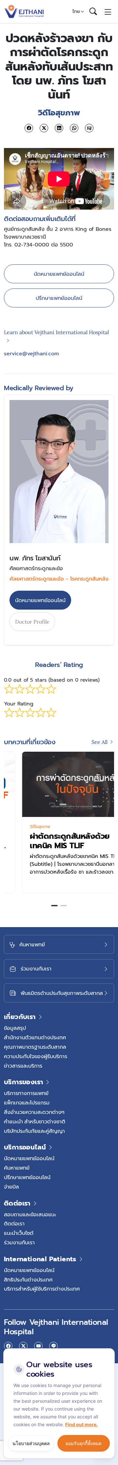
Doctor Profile (32, 621)
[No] (108, 1350)
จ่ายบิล (11, 1186)
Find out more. (81, 1424)
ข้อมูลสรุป (15, 1028)
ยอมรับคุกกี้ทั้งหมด (84, 1443)
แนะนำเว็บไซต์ (18, 1233)
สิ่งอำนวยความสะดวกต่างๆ (34, 1112)
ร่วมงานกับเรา (19, 1242)
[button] (54, 905)
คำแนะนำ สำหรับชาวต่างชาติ (34, 1121)
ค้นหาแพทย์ (17, 1167)
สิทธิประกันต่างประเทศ (28, 1279)
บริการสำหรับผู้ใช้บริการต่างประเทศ (42, 1288)
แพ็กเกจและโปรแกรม (26, 1102)
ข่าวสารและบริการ (23, 1065)
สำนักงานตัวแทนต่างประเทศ (35, 1037)
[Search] (93, 11)
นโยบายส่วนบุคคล (31, 1443)
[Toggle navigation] (108, 11)
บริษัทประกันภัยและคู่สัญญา (34, 1131)
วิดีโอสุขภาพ (22, 827)
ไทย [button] (76, 11)
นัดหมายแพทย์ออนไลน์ (59, 274)
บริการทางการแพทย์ (26, 1093)
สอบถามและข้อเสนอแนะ (30, 1214)
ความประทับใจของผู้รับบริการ (35, 1056)
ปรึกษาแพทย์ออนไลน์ (59, 298)
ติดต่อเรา (14, 1223)
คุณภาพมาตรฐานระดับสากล (35, 1046)
